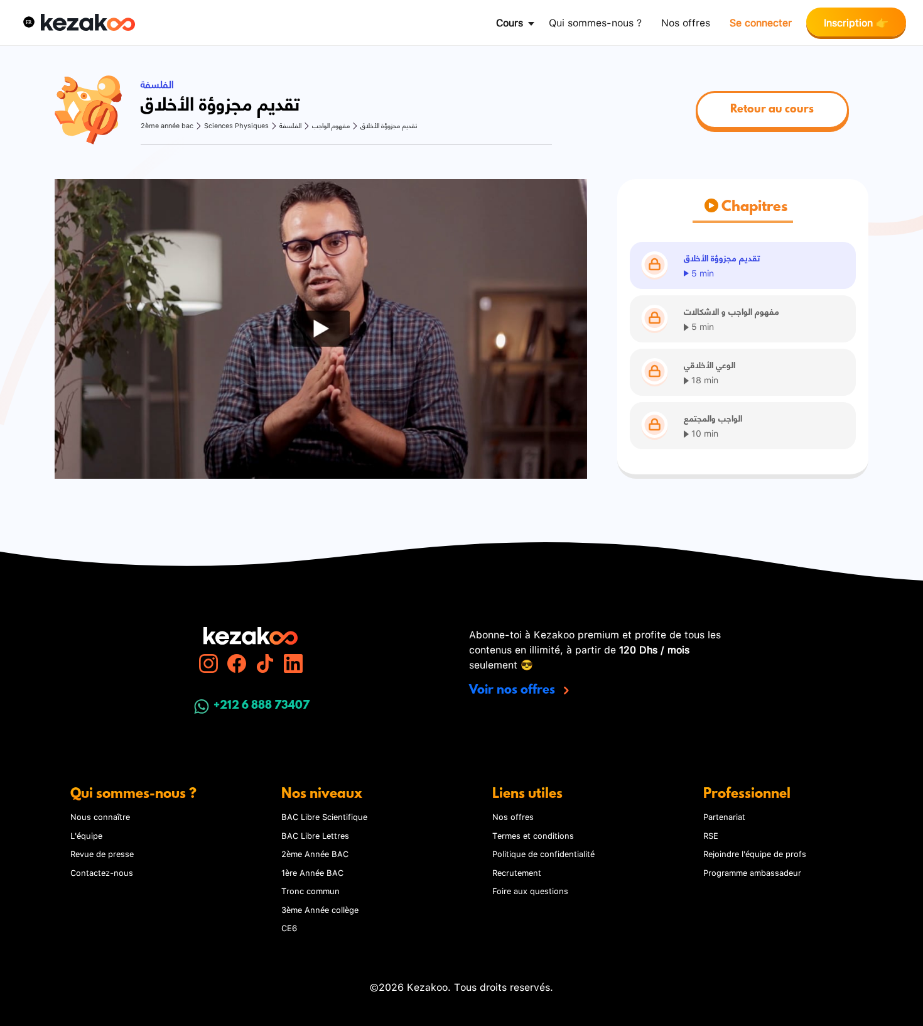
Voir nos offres (513, 690)
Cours (509, 22)
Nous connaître (100, 816)
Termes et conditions (533, 835)
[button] (29, 22)
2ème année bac (167, 125)
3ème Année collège (320, 909)
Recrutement (516, 872)
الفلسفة (290, 125)
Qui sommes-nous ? (595, 22)
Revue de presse (102, 853)
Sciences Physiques (236, 125)
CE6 (289, 927)
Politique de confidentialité (543, 853)
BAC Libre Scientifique (324, 816)
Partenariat (724, 816)
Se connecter (761, 22)
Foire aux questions (530, 890)
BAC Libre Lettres (315, 835)
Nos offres (685, 22)
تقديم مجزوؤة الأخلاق (388, 125)
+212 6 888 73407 (261, 706)
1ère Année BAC (312, 872)
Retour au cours (772, 110)
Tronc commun (310, 890)
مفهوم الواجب (331, 125)
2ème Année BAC (314, 853)
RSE (710, 835)
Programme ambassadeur (752, 872)
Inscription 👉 (856, 22)
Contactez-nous (101, 872)
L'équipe (86, 835)
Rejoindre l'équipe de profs (754, 853)
